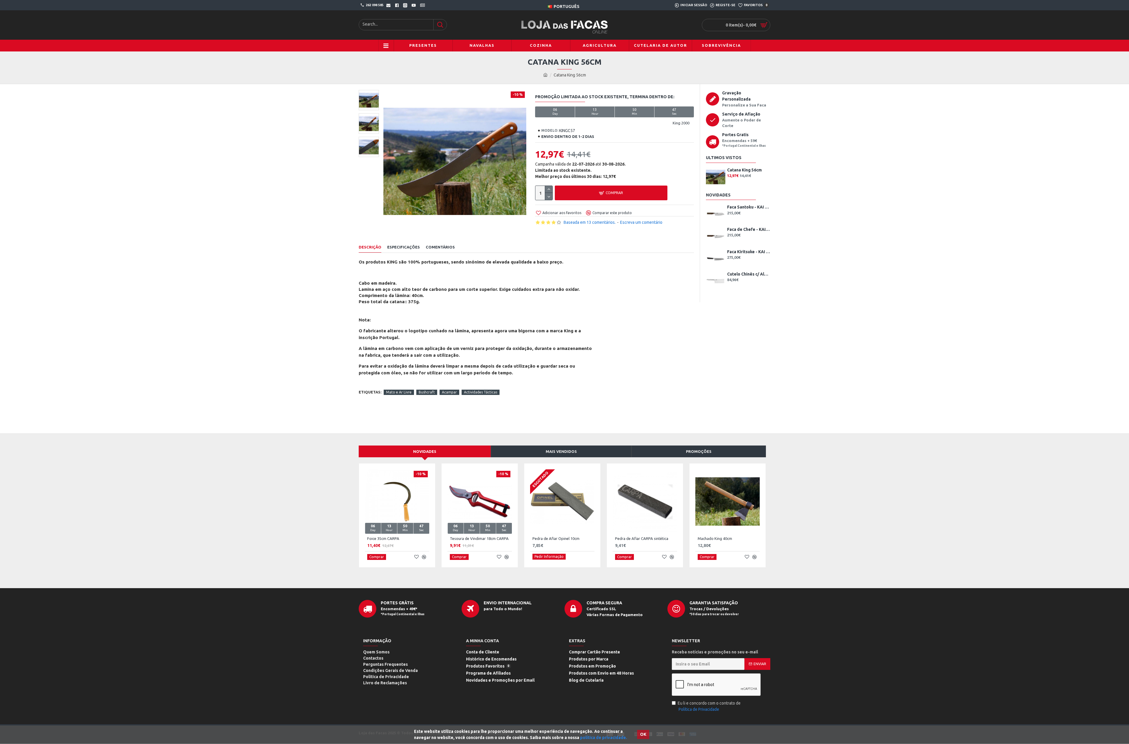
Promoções (699, 451)
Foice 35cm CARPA (383, 538)
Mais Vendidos (561, 451)
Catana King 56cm (744, 170)
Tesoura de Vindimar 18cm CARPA (479, 538)
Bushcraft (427, 392)
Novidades (424, 451)
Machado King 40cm (715, 538)
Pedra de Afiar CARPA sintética (641, 538)
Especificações (403, 247)
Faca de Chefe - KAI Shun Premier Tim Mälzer (748, 229)
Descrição (370, 247)
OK (643, 734)
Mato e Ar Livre (399, 392)
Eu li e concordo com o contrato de (709, 706)
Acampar (449, 392)
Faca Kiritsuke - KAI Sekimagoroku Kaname (748, 251)
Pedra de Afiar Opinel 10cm (555, 538)
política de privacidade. (603, 737)
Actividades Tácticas (480, 392)
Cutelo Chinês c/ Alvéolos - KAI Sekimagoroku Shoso (748, 274)
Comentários (440, 247)
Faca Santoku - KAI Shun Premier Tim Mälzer (748, 207)
